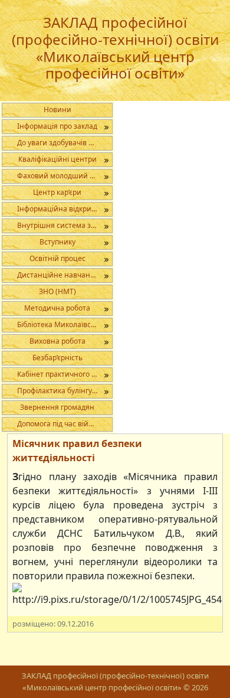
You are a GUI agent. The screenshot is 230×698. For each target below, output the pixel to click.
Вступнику (57, 242)
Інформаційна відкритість (62, 209)
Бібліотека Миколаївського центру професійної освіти (64, 324)
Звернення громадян (57, 407)
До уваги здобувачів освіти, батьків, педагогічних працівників (64, 143)
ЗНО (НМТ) (57, 291)
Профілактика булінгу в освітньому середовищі (64, 391)
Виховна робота (57, 341)
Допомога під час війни (57, 424)
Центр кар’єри (57, 192)
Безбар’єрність (57, 358)
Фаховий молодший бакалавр (64, 176)
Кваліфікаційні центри (57, 159)
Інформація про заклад (57, 126)
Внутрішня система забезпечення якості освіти (64, 225)
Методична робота (57, 308)
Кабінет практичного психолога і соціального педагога (64, 374)
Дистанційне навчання (58, 275)
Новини (57, 110)
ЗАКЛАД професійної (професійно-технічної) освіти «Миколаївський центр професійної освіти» (115, 47)
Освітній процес (57, 258)
